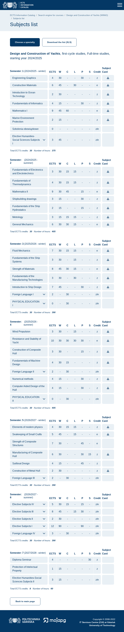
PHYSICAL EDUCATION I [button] (25, 303)
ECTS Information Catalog (22, 15)
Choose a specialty (25, 42)
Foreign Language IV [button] (23, 533)
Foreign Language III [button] (23, 478)
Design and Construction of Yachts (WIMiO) (87, 15)
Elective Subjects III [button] (22, 511)
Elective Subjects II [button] (22, 519)
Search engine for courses (50, 15)
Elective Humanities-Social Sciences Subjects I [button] (26, 140)
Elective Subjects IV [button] (23, 504)
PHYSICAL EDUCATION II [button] (25, 399)
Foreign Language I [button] (22, 294)
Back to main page (25, 601)
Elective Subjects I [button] (22, 526)
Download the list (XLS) (59, 42)
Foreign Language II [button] (23, 371)
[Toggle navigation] (120, 5)
